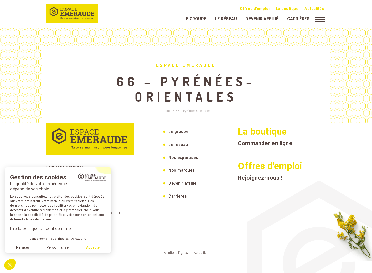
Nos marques (181, 170)
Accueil (167, 111)
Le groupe (194, 18)
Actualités (314, 8)
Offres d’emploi (255, 8)
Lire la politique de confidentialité (41, 228)
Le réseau (226, 18)
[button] (10, 264)
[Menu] (319, 19)
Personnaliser (58, 247)
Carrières (298, 18)
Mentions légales (176, 253)
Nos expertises (183, 157)
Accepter (93, 247)
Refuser (22, 247)
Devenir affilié (262, 18)
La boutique (287, 8)
